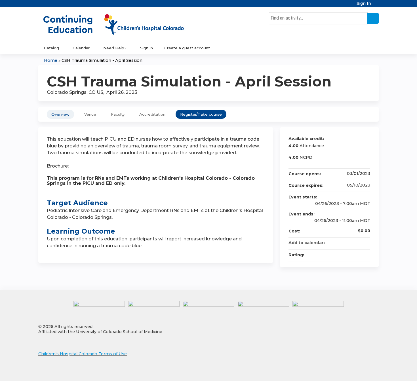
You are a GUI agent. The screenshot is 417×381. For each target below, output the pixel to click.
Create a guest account (187, 48)
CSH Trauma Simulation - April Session (102, 60)
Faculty (118, 114)
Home (50, 60)
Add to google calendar (343, 242)
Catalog (51, 48)
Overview (60, 114)
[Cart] (377, 5)
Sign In (364, 3)
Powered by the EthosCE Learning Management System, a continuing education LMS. (358, 372)
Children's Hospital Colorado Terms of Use (82, 353)
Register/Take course (201, 114)
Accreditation (152, 114)
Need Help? (115, 48)
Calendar (81, 48)
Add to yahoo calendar (351, 242)
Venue (90, 114)
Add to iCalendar (358, 242)
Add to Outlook (365, 242)
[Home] (119, 24)
